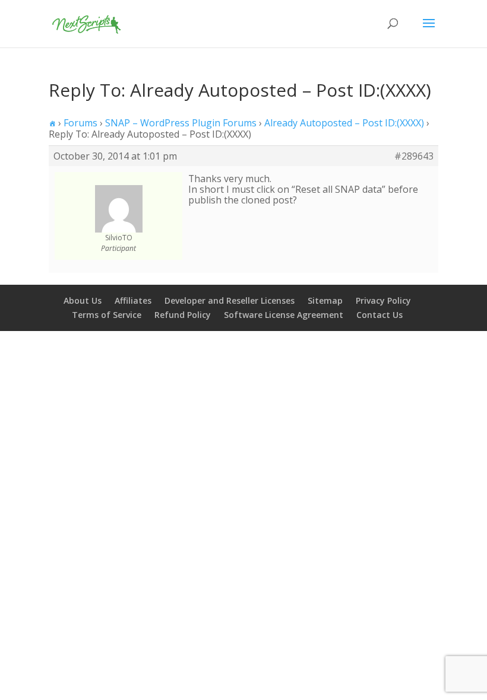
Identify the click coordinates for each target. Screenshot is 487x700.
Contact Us (379, 314)
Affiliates (133, 300)
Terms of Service (106, 314)
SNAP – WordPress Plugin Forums (181, 122)
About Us (83, 300)
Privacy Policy (383, 300)
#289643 (414, 156)
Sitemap (325, 300)
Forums (80, 122)
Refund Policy (182, 314)
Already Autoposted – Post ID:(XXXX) (344, 122)
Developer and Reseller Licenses (230, 300)
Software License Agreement (283, 314)
